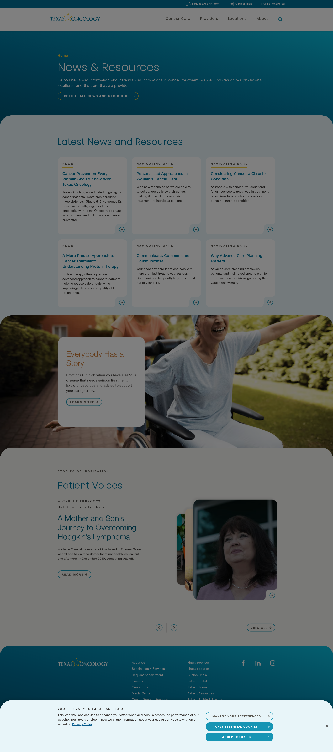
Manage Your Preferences (236, 716)
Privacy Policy (82, 724)
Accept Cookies (236, 737)
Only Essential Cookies (236, 726)
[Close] (327, 726)
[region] (166, 726)
